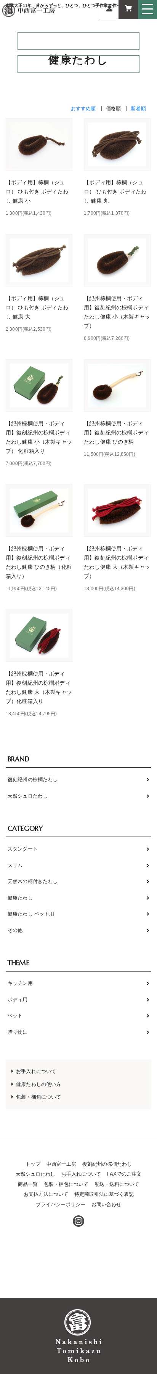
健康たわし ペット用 (31, 914)
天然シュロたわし (28, 796)
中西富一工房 (61, 1164)
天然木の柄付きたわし (33, 881)
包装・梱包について (38, 1097)
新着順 (138, 108)
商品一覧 (28, 1184)
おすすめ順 (83, 108)
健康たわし (20, 898)
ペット (15, 1015)
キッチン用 (20, 983)
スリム (15, 865)
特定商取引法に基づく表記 (104, 1194)
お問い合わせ (106, 1204)
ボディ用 (18, 999)
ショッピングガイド (82, 41)
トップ (33, 1164)
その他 (15, 930)
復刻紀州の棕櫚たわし (33, 779)
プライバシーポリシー (60, 1204)
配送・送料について (117, 1184)
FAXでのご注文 (81, 64)
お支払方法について (46, 1194)
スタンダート (23, 849)
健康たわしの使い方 (38, 1084)
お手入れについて (36, 1071)
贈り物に (18, 1032)
